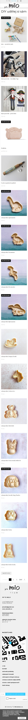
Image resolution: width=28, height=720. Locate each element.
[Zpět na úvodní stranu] (13, 5)
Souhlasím (22, 718)
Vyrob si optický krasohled (8, 183)
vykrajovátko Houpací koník (9, 356)
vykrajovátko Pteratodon (8, 287)
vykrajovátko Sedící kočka (8, 564)
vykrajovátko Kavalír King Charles (10, 495)
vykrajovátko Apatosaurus (8, 217)
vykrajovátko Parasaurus (8, 252)
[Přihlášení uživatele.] (18, 1)
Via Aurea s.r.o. (18, 707)
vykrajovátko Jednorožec (8, 391)
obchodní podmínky (8, 671)
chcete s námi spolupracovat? (10, 682)
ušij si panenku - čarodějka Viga (10, 79)
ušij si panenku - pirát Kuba (8, 113)
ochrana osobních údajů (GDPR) (11, 679)
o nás (3, 666)
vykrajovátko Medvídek (7, 426)
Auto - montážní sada (7, 44)
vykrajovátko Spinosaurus (8, 321)
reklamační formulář (8, 674)
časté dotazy (6, 685)
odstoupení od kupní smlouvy (10, 677)
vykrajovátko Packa (6, 530)
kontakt (4, 668)
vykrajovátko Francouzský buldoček (11, 460)
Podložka (3, 148)
